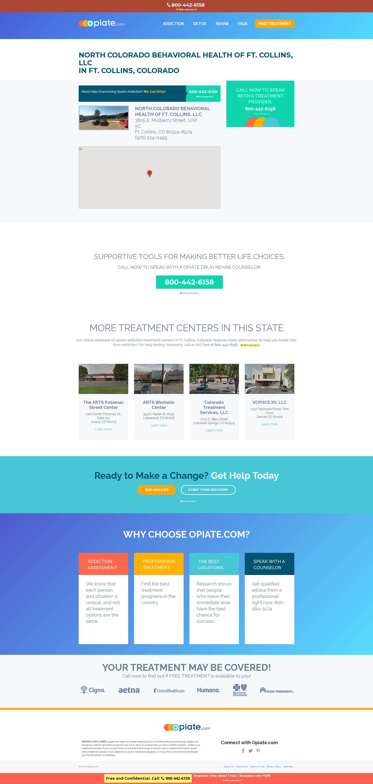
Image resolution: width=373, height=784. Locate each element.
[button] (149, 173)
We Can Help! (155, 91)
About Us (229, 766)
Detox (199, 23)
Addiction (173, 23)
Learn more (103, 429)
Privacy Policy (274, 766)
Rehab (222, 23)
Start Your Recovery (208, 490)
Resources (242, 766)
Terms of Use (257, 766)
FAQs (243, 23)
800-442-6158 (203, 93)
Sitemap (288, 766)
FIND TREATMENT (274, 23)
